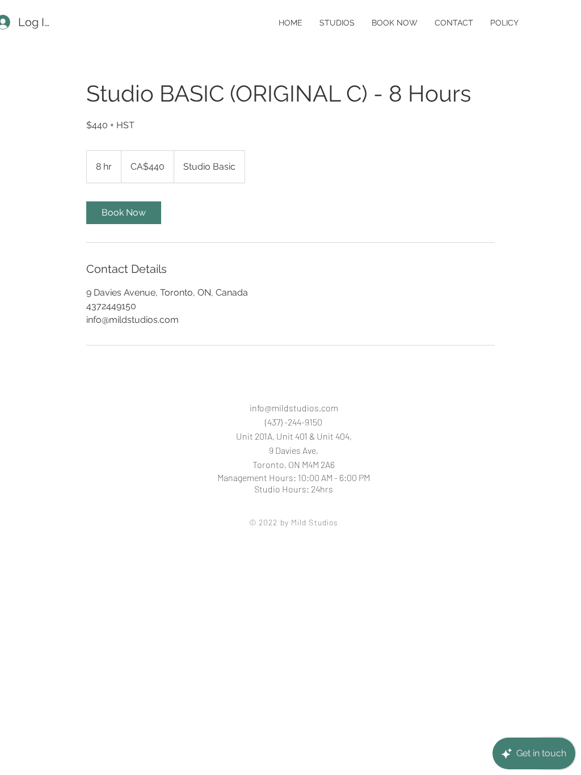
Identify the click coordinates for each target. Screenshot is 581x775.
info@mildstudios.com (294, 407)
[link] (123, 212)
